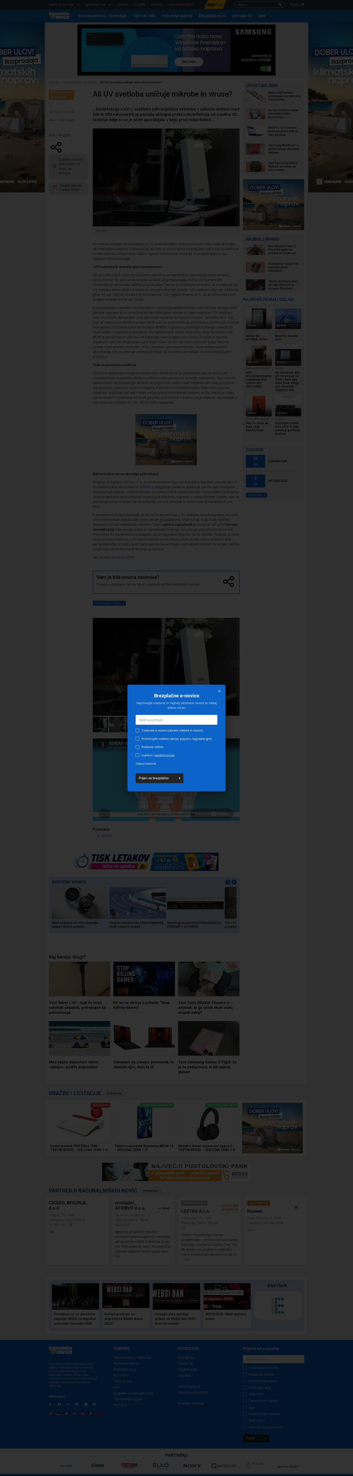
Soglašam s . (158, 755)
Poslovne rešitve (152, 747)
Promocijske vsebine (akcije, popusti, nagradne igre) (176, 739)
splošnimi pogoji (164, 755)
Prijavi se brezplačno (154, 778)
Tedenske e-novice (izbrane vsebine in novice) (172, 730)
